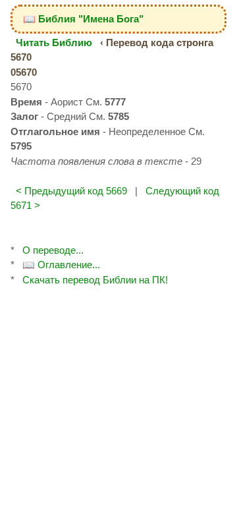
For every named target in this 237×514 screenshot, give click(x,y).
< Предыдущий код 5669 (71, 190)
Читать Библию (54, 42)
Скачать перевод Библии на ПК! (95, 279)
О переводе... (53, 250)
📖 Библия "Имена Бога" (83, 18)
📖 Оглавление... (61, 264)
